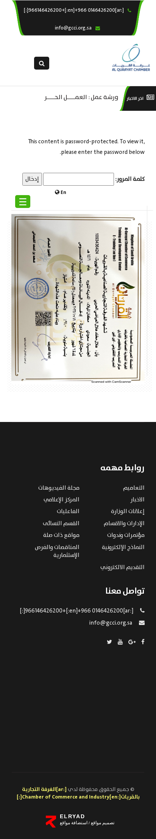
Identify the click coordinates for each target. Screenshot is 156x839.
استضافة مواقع (73, 822)
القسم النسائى (61, 523)
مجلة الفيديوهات (59, 488)
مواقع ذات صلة (61, 535)
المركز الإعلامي (62, 499)
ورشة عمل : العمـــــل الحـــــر (81, 97)
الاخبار (137, 499)
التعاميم (134, 488)
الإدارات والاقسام (124, 523)
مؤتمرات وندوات (126, 535)
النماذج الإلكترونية (123, 547)
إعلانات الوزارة (128, 511)
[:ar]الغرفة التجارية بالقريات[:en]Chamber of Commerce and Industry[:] (78, 793)
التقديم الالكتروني (122, 567)
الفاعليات (68, 511)
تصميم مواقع (102, 822)
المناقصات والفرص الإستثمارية (57, 551)
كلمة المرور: (129, 179)
